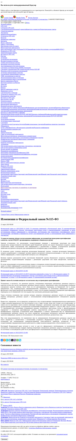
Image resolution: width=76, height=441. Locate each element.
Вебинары (4, 196)
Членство (4, 84)
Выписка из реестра (55, 407)
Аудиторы (4, 57)
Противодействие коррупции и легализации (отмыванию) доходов (22, 137)
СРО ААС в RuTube (15, 399)
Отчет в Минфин (6, 127)
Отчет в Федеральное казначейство (23, 127)
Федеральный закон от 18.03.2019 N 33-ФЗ (14, 332)
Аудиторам (4, 117)
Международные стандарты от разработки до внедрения (18, 187)
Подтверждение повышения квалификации (14, 157)
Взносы (3, 87)
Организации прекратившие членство (13, 74)
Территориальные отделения (64, 390)
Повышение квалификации (9, 151)
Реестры (3, 56)
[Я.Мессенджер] (7, 340)
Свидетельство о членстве (9, 92)
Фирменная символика (8, 39)
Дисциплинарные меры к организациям (13, 79)
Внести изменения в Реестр (9, 81)
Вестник (3, 179)
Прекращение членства (8, 96)
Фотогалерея (5, 186)
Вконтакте (6, 397)
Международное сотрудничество (11, 182)
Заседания (4, 192)
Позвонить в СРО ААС (8, 51)
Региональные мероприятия (9, 199)
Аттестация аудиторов (8, 119)
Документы (4, 32)
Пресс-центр (10, 214)
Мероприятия (5, 189)
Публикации (5, 177)
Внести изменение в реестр (9, 89)
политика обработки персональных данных (43, 428)
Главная (3, 214)
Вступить (4, 86)
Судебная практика (7, 141)
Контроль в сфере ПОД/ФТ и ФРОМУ (13, 112)
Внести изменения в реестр (27, 407)
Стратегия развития (7, 31)
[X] (12, 340)
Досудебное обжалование (18, 107)
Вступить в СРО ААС (8, 54)
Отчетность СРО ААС (8, 36)
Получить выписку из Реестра (10, 82)
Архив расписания (7, 156)
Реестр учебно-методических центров (13, 162)
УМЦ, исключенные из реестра (10, 76)
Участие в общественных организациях (17, 414)
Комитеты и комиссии (33, 29)
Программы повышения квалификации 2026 (15, 152)
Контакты (4, 41)
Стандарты (4, 122)
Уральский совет (55, 174)
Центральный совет (7, 174)
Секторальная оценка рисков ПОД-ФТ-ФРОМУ (47, 116)
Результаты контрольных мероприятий (20, 111)
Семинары (4, 197)
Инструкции (62, 419)
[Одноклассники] (4, 340)
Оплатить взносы (6, 101)
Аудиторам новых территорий (10, 121)
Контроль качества (14, 410)
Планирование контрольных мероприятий (21, 109)
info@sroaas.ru (5, 379)
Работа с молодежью (7, 44)
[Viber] (15, 340)
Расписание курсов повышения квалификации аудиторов (19, 154)
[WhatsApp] (17, 340)
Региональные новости (8, 172)
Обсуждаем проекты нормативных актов (14, 147)
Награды (3, 37)
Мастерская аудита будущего (10, 46)
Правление (7, 29)
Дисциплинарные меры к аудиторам (12, 77)
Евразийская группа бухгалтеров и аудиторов (41, 49)
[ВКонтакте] (2, 340)
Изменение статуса (7, 91)
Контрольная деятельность (9, 104)
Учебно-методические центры (10, 62)
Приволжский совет (34, 174)
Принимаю (4, 439)
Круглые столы (5, 194)
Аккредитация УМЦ (7, 159)
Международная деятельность (10, 47)
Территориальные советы (48, 29)
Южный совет (45, 174)
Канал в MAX (7, 405)
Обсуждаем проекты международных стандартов (16, 184)
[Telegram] (10, 340)
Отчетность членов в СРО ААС (11, 94)
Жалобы (3, 131)
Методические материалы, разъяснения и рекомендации (18, 136)
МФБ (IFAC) (60, 49)
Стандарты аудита (6, 124)
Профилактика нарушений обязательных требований (17, 139)
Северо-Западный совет (20, 174)
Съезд (2, 29)
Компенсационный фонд (8, 34)
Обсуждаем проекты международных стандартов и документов (21, 146)
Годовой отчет (5, 107)
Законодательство (6, 132)
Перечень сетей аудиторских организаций (14, 71)
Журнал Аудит (5, 181)
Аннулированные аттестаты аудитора (12, 66)
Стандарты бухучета (18, 124)
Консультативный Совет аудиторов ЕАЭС (14, 49)
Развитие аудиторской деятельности (12, 142)
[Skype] (20, 340)
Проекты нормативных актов (10, 171)
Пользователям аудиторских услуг (11, 207)
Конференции (5, 206)
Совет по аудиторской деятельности (12, 134)
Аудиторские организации (9, 59)
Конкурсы (4, 204)
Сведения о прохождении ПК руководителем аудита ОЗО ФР (20, 69)
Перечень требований (38, 114)
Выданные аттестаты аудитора (10, 64)
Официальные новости (8, 169)
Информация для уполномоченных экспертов (40, 107)
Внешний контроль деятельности (11, 106)
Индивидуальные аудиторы (9, 61)
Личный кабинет (6, 24)
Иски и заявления (6, 42)
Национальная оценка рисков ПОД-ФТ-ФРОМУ (16, 114)
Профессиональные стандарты (34, 124)
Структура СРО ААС (7, 27)
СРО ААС (4, 26)
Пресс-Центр (5, 164)
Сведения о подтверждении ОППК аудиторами (16, 67)
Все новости (5, 364)
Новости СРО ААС (7, 166)
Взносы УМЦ (5, 161)
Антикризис (5, 144)
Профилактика (50, 114)
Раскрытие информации (41, 127)
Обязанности (5, 126)
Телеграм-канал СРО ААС (17, 402)
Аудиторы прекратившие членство (12, 72)
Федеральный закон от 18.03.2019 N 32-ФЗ (14, 271)
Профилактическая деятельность (45, 109)
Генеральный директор (18, 29)
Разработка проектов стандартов (54, 124)
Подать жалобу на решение (9, 149)
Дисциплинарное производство (11, 129)
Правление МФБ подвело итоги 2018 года (14, 358)
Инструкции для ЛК (7, 99)
